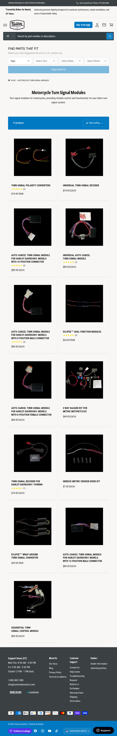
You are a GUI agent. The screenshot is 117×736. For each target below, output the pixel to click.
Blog (51, 668)
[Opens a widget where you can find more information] (103, 730)
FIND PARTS (58, 69)
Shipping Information (75, 699)
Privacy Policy (55, 672)
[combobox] (65, 36)
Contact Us (75, 667)
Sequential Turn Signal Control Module (25, 629)
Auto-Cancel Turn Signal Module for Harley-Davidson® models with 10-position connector (30, 258)
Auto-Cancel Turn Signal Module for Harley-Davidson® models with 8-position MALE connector (30, 335)
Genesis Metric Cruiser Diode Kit (81, 481)
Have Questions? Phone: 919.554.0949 (94, 3)
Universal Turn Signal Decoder (81, 185)
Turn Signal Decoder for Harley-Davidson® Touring (27, 483)
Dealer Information (99, 663)
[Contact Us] (104, 24)
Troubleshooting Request (77, 678)
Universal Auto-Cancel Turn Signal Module (76, 257)
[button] (5, 24)
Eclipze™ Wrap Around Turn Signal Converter (24, 556)
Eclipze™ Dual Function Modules (82, 331)
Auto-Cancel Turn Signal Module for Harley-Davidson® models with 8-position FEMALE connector (31, 411)
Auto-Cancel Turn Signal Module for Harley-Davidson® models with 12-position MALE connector (82, 557)
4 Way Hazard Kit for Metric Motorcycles (75, 410)
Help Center (75, 671)
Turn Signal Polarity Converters (31, 185)
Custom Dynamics (21, 724)
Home (13, 80)
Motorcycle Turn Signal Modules (33, 80)
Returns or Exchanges (74, 686)
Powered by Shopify (36, 724)
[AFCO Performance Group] (15, 692)
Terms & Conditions (57, 676)
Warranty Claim (76, 692)
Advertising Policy (98, 668)
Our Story (53, 663)
